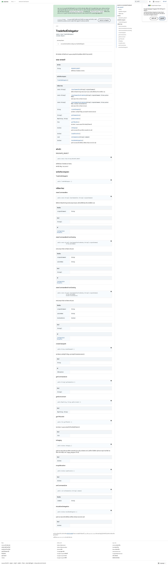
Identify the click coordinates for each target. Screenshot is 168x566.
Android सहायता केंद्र (116, 545)
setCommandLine (75, 137)
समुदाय (11, 563)
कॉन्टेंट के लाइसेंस (70, 533)
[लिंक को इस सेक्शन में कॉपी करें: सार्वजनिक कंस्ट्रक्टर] (70, 172)
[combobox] (141, 1)
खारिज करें (154, 18)
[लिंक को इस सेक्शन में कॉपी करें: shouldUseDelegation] (70, 506)
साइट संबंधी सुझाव (29, 563)
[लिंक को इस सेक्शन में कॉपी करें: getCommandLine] (68, 377)
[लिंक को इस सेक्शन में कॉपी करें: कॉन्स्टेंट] (62, 149)
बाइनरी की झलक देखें (5, 551)
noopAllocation (75, 133)
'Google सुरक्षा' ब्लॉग (60, 551)
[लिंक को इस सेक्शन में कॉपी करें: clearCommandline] (69, 192)
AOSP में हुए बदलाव (96, 13)
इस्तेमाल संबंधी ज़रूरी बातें (6, 547)
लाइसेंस (19, 563)
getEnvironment (75, 118)
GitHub (3, 557)
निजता (23, 563)
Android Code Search (24, 1)
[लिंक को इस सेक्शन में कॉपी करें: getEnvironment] (67, 397)
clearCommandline (75, 89)
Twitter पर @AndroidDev (62, 547)
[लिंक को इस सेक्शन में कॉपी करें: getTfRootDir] (65, 417)
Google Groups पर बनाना (62, 555)
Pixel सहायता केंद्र (116, 547)
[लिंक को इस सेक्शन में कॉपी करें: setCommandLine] (68, 485)
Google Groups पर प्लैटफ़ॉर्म (62, 553)
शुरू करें (162, 18)
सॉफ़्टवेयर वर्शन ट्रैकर (116, 557)
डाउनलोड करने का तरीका (6, 549)
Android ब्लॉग (59, 549)
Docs (12, 1)
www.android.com (116, 551)
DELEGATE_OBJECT (75, 68)
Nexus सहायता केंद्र (116, 549)
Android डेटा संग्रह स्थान (6, 545)
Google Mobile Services (117, 553)
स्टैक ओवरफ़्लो (115, 555)
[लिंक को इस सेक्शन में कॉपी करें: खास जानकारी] (66, 60)
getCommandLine (75, 115)
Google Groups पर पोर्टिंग (62, 557)
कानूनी (15, 563)
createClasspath (75, 109)
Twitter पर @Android (61, 545)
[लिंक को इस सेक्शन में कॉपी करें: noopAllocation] (66, 465)
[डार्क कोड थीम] (111, 157)
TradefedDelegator (62, 80)
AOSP (57, 26)
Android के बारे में (5, 563)
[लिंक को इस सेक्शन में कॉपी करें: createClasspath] (67, 344)
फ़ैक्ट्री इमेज (4, 553)
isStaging (73, 127)
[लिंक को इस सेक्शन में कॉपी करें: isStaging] (63, 440)
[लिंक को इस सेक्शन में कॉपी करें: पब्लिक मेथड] (65, 188)
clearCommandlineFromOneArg (78, 95)
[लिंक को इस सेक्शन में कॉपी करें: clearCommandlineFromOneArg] (77, 237)
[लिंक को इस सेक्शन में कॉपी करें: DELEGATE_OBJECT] (70, 153)
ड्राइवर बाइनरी (4, 555)
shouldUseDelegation (76, 140)
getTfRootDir (74, 122)
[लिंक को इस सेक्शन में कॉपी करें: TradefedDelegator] (69, 176)
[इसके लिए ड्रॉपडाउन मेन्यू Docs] (15, 1)
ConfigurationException (61, 231)
